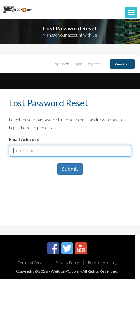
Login (77, 64)
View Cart (122, 64)
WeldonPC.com (65, 271)
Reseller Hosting (102, 262)
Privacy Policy (67, 262)
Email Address (24, 139)
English (59, 64)
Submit (70, 169)
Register (93, 64)
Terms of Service (32, 262)
